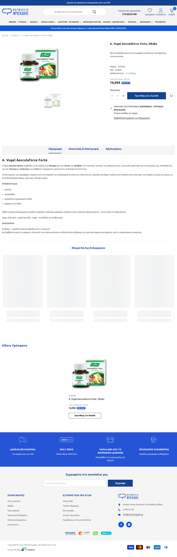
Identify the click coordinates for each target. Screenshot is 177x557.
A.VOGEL (122, 67)
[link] (23, 315)
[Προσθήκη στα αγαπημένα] (171, 95)
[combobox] (71, 11)
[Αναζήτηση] (75, 11)
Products (15, 35)
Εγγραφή (120, 483)
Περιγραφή (55, 148)
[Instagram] (129, 524)
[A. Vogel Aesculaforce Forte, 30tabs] (88, 373)
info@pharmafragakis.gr (133, 514)
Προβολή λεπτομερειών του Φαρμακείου (132, 118)
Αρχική (5, 35)
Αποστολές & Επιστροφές (84, 148)
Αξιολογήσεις (113, 148)
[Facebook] (121, 524)
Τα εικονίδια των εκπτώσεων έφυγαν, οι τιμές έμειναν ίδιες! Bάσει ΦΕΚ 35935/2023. (88, 28)
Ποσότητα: (115, 90)
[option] (38, 64)
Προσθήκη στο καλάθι (146, 95)
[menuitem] (12, 22)
